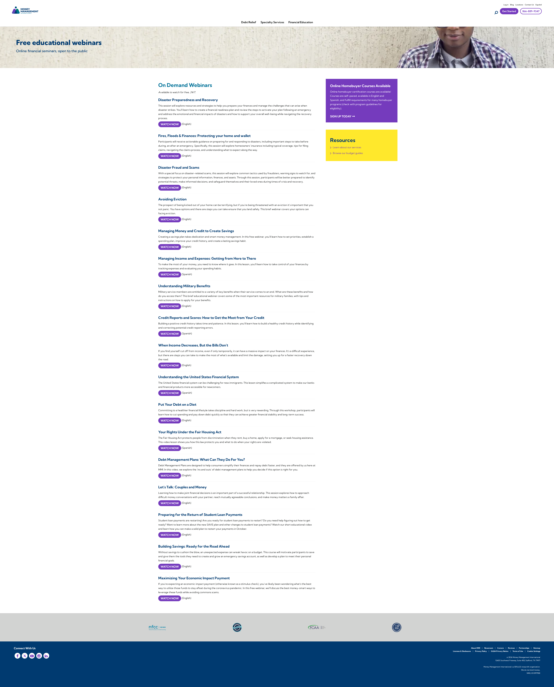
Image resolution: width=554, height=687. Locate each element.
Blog (512, 5)
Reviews (511, 648)
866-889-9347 (530, 11)
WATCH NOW (170, 124)
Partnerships (524, 648)
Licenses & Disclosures (462, 651)
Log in (506, 5)
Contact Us (529, 5)
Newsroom (488, 648)
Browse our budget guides (348, 153)
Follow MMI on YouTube (32, 656)
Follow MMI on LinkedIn (46, 656)
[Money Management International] (25, 9)
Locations (519, 5)
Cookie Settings (533, 651)
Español (539, 5)
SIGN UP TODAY (340, 116)
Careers (500, 648)
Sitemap (536, 648)
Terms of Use (518, 651)
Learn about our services (347, 147)
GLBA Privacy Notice (499, 651)
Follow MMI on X (25, 656)
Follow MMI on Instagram (39, 656)
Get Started (509, 11)
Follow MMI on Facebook (17, 656)
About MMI (475, 648)
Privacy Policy (481, 651)
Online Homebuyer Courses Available (360, 86)
